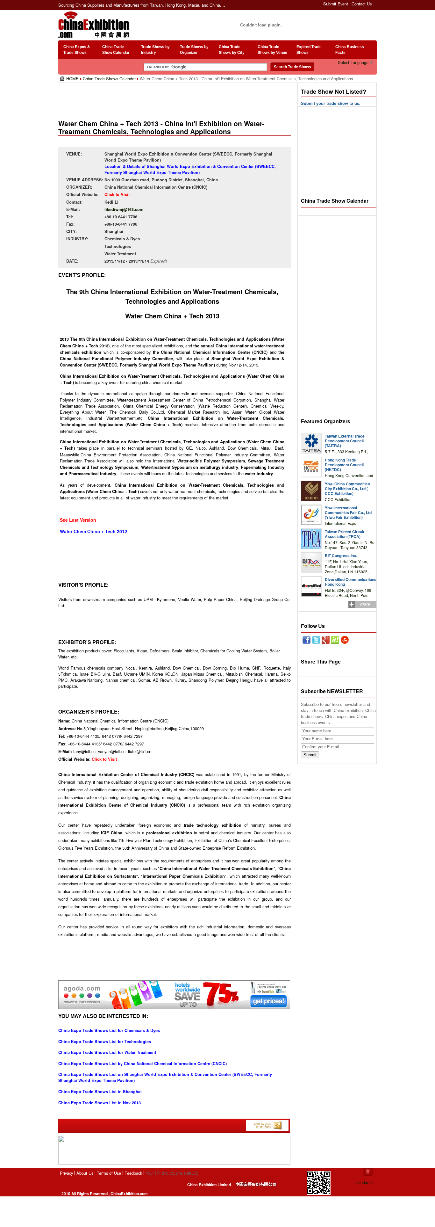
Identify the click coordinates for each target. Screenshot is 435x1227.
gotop (368, 1172)
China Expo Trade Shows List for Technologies (104, 1041)
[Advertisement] (176, 98)
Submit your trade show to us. (330, 103)
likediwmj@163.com (123, 209)
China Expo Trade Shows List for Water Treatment (107, 1052)
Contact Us (362, 4)
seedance (365, 1182)
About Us (84, 1173)
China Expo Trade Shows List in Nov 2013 (99, 1103)
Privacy (66, 1173)
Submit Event (335, 4)
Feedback (133, 1173)
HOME (73, 79)
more (365, 604)
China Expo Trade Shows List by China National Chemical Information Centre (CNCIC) (142, 1063)
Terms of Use (109, 1173)
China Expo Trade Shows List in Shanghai (100, 1091)
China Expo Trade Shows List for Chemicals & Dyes (109, 1030)
